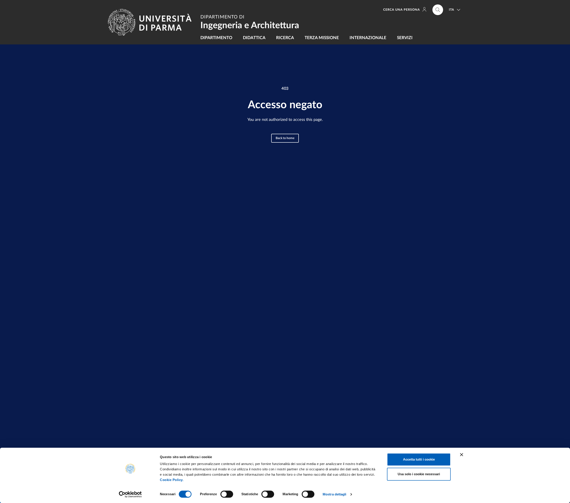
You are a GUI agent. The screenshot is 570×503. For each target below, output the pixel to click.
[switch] (226, 494)
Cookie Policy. (171, 480)
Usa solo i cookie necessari (419, 474)
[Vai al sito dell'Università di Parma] (151, 22)
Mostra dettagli (334, 494)
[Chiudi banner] (461, 454)
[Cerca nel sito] (437, 9)
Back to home (285, 138)
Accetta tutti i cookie (419, 459)
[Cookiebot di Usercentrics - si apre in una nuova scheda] (130, 494)
